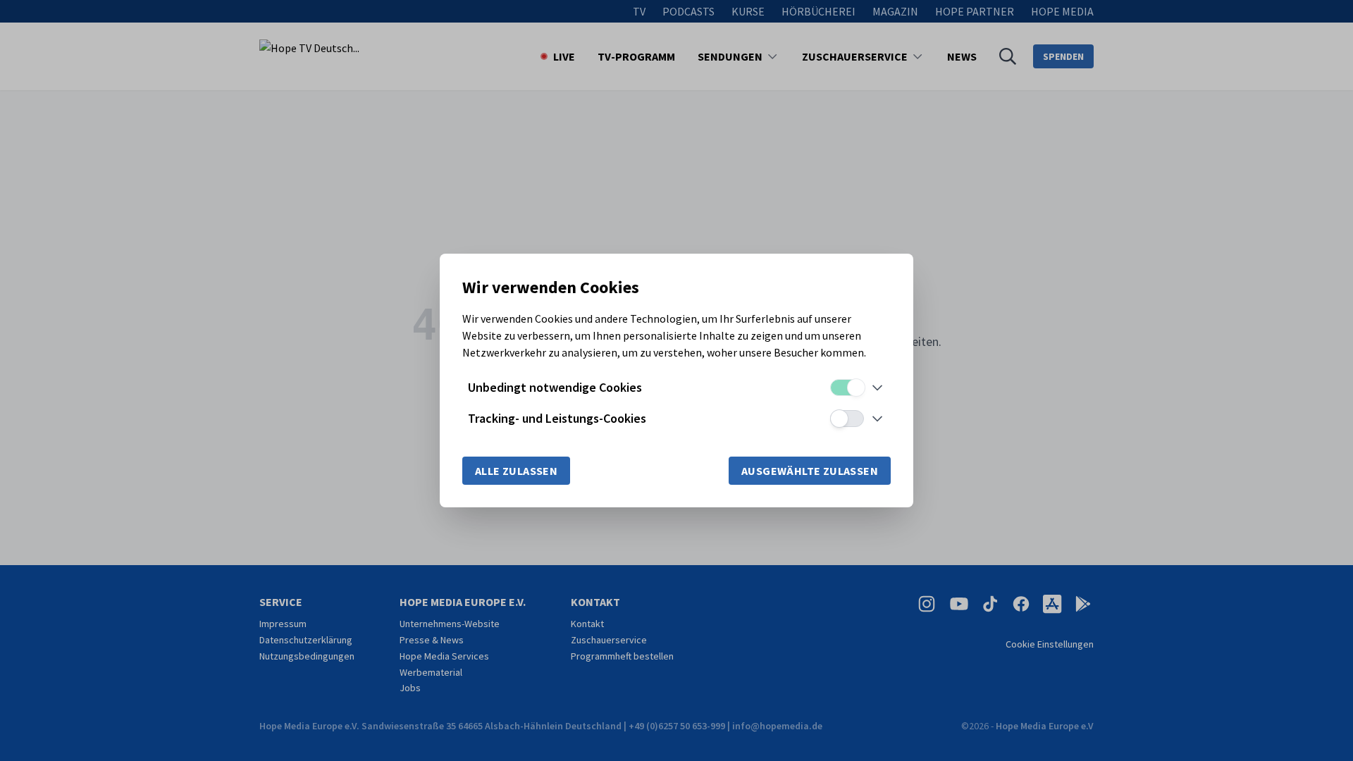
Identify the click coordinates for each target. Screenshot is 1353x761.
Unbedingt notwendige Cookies (555, 387)
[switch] (847, 387)
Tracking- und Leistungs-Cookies (557, 418)
